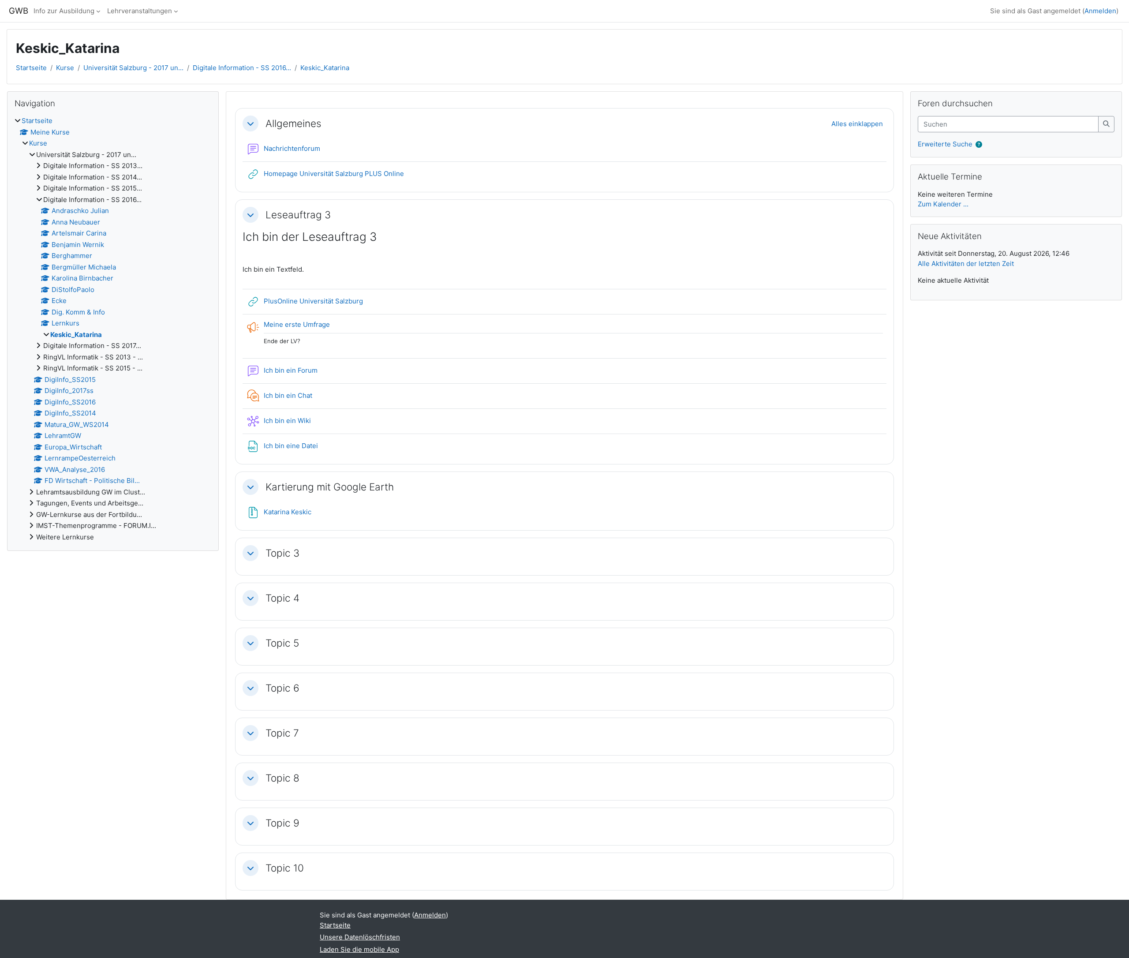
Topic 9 (282, 823)
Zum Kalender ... (943, 204)
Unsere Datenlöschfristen (360, 937)
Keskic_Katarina (324, 68)
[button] (250, 123)
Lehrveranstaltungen (139, 11)
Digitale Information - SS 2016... (242, 68)
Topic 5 (282, 643)
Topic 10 (284, 868)
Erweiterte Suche (945, 144)
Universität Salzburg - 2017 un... (133, 68)
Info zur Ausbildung (64, 11)
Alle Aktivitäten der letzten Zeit (966, 263)
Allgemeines (293, 123)
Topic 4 (282, 598)
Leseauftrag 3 (298, 215)
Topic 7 (282, 733)
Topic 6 (282, 688)
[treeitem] (113, 329)
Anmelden (1100, 11)
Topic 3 (282, 553)
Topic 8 (282, 778)
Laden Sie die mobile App (359, 949)
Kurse (65, 68)
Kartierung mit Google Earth (329, 487)
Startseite (31, 68)
